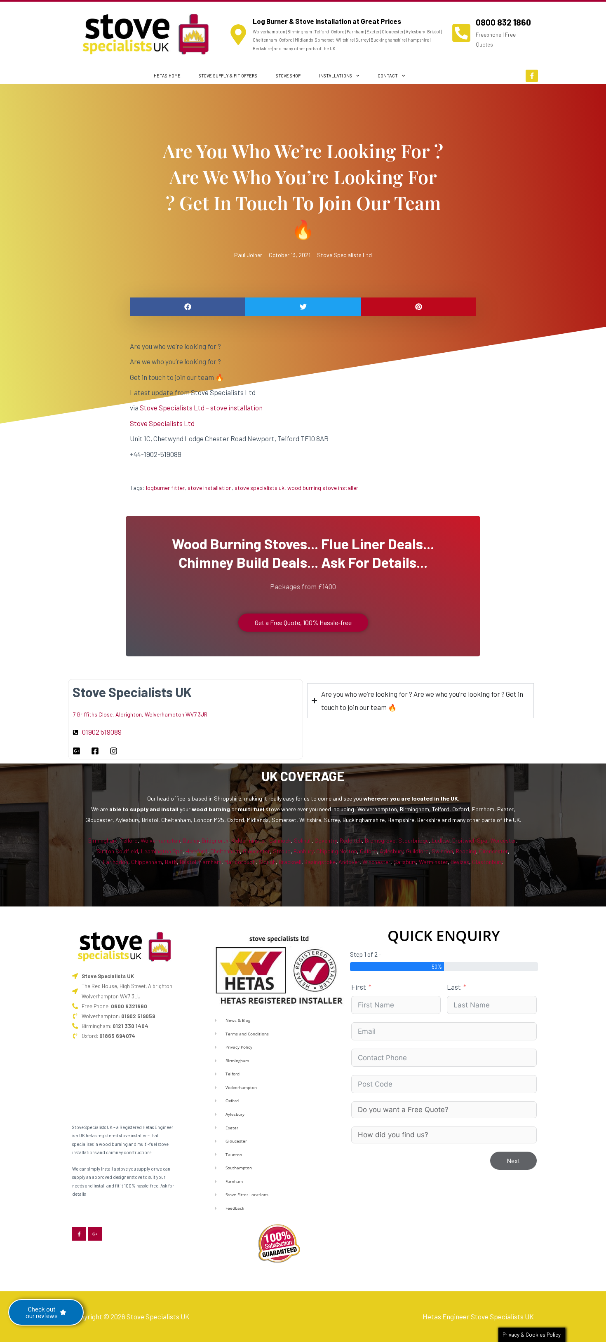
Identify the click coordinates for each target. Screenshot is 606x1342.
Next (513, 1160)
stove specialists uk (259, 487)
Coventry (326, 840)
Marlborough (240, 861)
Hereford (196, 851)
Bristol (188, 861)
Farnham (210, 861)
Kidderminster (248, 840)
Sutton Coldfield (117, 851)
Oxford (368, 851)
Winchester (376, 861)
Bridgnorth (215, 840)
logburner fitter (165, 487)
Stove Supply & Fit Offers (228, 75)
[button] (187, 306)
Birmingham (102, 840)
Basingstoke (320, 861)
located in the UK (434, 798)
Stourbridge (413, 840)
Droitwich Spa (469, 840)
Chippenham (146, 861)
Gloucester (256, 851)
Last (454, 987)
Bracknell (290, 861)
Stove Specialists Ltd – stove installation (201, 407)
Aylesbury (391, 851)
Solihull (303, 840)
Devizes (460, 861)
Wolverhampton (160, 840)
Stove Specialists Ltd (344, 254)
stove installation (210, 487)
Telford (129, 840)
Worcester (503, 840)
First (358, 987)
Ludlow (440, 840)
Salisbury (404, 861)
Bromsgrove (380, 840)
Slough (267, 861)
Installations (335, 75)
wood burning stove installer (322, 487)
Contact (388, 75)
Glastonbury (487, 861)
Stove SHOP (288, 75)
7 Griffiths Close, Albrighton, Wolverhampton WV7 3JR (140, 714)
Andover (348, 861)
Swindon (442, 851)
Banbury (303, 851)
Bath (171, 861)
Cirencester (493, 851)
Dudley (191, 840)
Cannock (280, 840)
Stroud (282, 851)
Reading (466, 851)
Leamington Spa (162, 851)
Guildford (417, 851)
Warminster (433, 861)
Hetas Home (167, 75)
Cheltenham (225, 851)
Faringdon (115, 861)
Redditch (351, 840)
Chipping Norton (336, 851)
